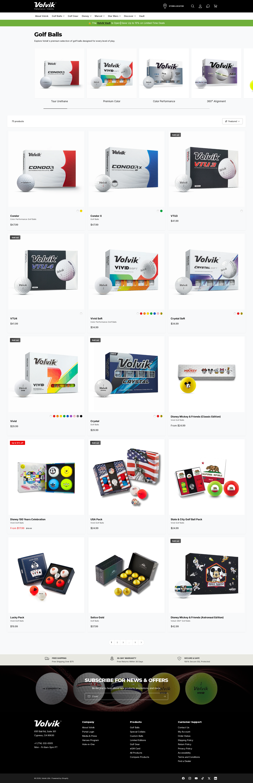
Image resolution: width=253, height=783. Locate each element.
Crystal (94, 421)
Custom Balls (136, 736)
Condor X (96, 215)
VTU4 (13, 318)
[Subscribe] (165, 696)
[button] (192, 6)
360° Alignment (216, 101)
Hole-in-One (88, 744)
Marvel (98, 16)
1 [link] (111, 642)
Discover (128, 16)
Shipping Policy (185, 740)
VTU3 (174, 215)
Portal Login (88, 731)
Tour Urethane (59, 101)
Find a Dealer (184, 761)
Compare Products (139, 757)
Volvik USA (46, 778)
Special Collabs (137, 731)
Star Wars (113, 16)
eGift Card (135, 748)
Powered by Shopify (60, 778)
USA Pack (96, 519)
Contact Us (183, 727)
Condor (14, 215)
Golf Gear (135, 744)
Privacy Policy (185, 748)
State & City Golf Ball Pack (186, 519)
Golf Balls (57, 16)
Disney (85, 16)
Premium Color (111, 101)
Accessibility (184, 752)
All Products (136, 752)
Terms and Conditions (189, 757)
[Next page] (141, 642)
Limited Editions (138, 740)
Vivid (13, 421)
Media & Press (89, 736)
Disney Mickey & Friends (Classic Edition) (196, 416)
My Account (184, 731)
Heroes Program (90, 740)
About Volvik (88, 727)
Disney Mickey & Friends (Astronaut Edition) (197, 617)
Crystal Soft (178, 318)
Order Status (184, 736)
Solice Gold (97, 617)
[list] (126, 660)
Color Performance (164, 101)
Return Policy (184, 744)
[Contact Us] (208, 6)
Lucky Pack (17, 617)
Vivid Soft (96, 318)
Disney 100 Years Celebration (27, 519)
